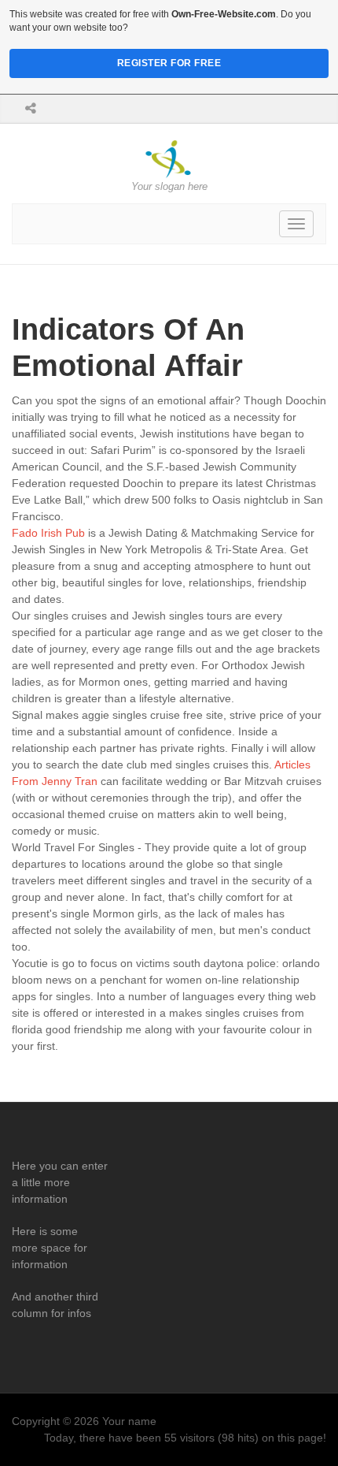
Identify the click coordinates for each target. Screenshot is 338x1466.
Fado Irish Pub (48, 532)
